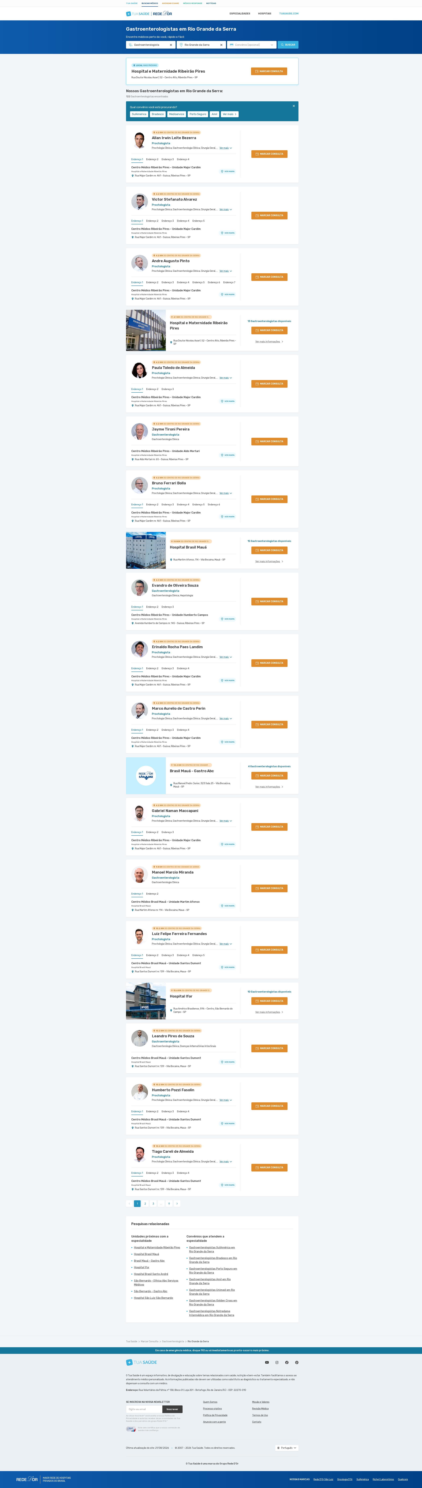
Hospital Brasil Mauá (141, 906)
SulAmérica (139, 114)
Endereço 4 (183, 159)
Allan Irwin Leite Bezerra (174, 138)
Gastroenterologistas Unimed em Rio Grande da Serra (212, 1291)
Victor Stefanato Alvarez (174, 199)
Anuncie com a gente (214, 1422)
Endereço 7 (229, 282)
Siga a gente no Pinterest (296, 1362)
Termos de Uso (260, 1415)
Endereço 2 (152, 159)
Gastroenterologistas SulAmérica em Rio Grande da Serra (212, 1249)
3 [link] (153, 1203)
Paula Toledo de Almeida (173, 367)
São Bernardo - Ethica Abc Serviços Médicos (156, 1282)
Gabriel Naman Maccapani (175, 811)
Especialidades (240, 13)
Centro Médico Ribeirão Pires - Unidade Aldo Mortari (165, 451)
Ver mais (228, 114)
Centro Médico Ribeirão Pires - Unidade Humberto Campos (169, 614)
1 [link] (137, 1203)
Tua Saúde (132, 3)
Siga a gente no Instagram (277, 1362)
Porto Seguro (198, 114)
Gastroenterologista (173, 1341)
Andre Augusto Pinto (171, 261)
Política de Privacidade (215, 1415)
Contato (256, 1422)
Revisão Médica (260, 1408)
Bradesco (158, 114)
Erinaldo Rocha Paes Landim (177, 647)
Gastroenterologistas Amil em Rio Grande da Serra (210, 1281)
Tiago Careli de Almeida (173, 1151)
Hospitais (264, 13)
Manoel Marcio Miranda (173, 872)
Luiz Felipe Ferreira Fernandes (179, 934)
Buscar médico (150, 3)
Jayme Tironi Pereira (171, 429)
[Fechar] (294, 106)
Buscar (290, 44)
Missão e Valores (260, 1402)
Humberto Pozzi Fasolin (173, 1090)
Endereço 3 (168, 159)
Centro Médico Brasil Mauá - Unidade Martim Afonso (165, 901)
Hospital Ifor (141, 1267)
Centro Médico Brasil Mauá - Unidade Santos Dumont (166, 963)
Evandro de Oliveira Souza (175, 585)
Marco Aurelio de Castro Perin (178, 708)
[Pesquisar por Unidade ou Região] (221, 45)
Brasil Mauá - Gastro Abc (149, 1260)
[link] (177, 1203)
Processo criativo (212, 1408)
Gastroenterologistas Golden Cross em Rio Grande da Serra (213, 1302)
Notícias (211, 3)
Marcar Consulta (149, 1341)
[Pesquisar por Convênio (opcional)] (272, 45)
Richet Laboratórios (383, 1479)
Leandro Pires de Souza (173, 1036)
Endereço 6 (214, 282)
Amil (214, 114)
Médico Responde (192, 3)
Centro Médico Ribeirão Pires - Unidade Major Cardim (166, 167)
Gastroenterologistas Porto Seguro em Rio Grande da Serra (213, 1270)
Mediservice (176, 114)
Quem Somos (210, 1402)
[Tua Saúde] (141, 1362)
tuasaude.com (288, 13)
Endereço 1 (137, 159)
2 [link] (145, 1203)
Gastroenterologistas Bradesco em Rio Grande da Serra (213, 1260)
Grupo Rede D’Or (229, 1463)
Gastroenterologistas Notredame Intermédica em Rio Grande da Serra (211, 1313)
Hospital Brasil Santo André (151, 1274)
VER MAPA (229, 171)
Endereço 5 (199, 221)
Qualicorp (403, 1479)
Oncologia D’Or (345, 1479)
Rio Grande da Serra (198, 1341)
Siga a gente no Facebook (287, 1362)
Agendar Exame (170, 3)
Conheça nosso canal (267, 1362)
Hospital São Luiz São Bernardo (153, 1297)
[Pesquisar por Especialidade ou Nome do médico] (171, 45)
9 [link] (169, 1203)
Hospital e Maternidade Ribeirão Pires (168, 71)
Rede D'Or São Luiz (323, 1479)
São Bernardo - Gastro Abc (150, 1291)
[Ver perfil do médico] (139, 140)
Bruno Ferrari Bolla (169, 483)
